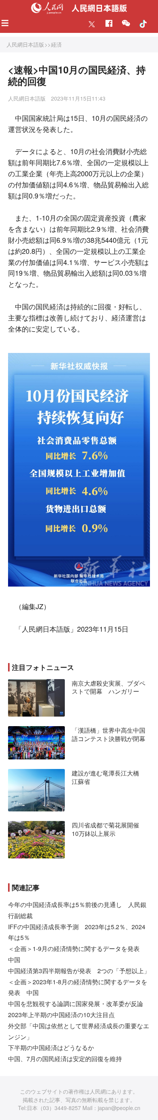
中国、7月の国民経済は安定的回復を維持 (65, 1058)
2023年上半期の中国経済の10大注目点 (61, 1014)
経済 (56, 44)
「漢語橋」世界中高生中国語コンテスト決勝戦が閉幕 (108, 734)
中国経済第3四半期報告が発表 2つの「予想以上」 (79, 970)
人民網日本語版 (25, 44)
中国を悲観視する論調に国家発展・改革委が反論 (75, 1003)
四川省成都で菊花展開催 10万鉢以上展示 (108, 829)
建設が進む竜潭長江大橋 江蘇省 (108, 777)
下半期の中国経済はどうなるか (51, 1047)
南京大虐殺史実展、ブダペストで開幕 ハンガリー (108, 687)
